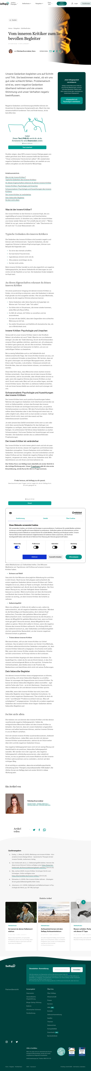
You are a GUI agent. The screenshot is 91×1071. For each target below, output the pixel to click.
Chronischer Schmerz (33, 1009)
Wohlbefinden (25, 28)
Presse (49, 1000)
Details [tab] (45, 518)
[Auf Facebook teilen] (57, 51)
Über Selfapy (51, 993)
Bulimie (28, 1006)
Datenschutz (51, 1025)
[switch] (36, 547)
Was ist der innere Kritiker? (15, 177)
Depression (30, 993)
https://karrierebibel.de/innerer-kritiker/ (25, 876)
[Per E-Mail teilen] (50, 51)
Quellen (49, 1018)
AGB (27, 1066)
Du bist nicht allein (12, 200)
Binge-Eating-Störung (33, 1002)
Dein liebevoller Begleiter (14, 198)
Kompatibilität (52, 1029)
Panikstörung (30, 1013)
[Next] (83, 902)
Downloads (52, 1032)
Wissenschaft (51, 997)
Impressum (33, 1066)
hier (69, 974)
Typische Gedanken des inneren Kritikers (20, 180)
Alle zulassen (73, 557)
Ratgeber (17, 28)
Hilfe (50, 1007)
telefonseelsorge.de (32, 1058)
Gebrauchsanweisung (54, 1014)
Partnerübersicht (12, 989)
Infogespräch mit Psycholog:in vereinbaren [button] (71, 100)
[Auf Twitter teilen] (54, 51)
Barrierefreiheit (52, 1036)
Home (10, 28)
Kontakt (50, 1011)
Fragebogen (35, 466)
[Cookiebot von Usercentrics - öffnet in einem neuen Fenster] (74, 513)
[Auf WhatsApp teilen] (60, 51)
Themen (50, 1022)
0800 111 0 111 (47, 1058)
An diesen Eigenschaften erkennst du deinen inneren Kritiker (28, 183)
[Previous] (78, 902)
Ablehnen (35, 557)
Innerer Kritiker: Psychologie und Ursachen (21, 186)
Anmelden (76, 970)
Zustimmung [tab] (20, 518)
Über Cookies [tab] (70, 518)
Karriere (50, 1004)
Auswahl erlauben (55, 557)
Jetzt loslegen (62, 3)
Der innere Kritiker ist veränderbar (18, 194)
